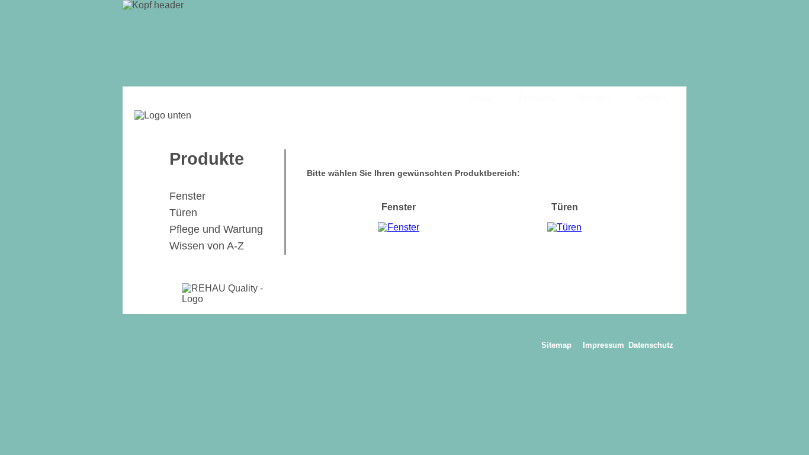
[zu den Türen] (564, 227)
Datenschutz (650, 345)
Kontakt (595, 98)
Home (481, 98)
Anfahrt (651, 98)
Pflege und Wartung (216, 229)
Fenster (187, 196)
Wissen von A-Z (206, 246)
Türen (183, 213)
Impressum (603, 345)
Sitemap (556, 345)
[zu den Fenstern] (398, 227)
